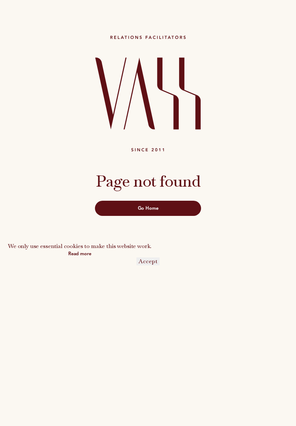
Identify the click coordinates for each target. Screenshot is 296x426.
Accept (148, 261)
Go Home (148, 208)
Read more (79, 254)
